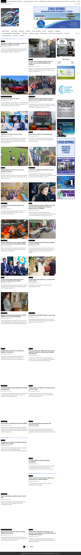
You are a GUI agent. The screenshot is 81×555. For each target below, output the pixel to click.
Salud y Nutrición (36, 31)
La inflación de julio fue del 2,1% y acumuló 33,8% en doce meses (42, 280)
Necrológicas (43, 33)
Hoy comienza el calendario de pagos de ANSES (14, 423)
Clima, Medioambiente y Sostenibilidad (11, 33)
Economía (57, 31)
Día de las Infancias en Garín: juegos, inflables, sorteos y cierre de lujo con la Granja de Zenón (13, 243)
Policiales (66, 33)
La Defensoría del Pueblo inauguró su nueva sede (42, 315)
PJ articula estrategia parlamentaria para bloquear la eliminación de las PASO (12, 280)
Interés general (5, 31)
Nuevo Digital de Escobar (34, 553)
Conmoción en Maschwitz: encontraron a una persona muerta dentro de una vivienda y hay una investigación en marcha (42, 533)
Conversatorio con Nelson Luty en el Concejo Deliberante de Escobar (13, 532)
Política (44, 31)
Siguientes (32, 547)
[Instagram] (77, 4)
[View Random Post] (77, 33)
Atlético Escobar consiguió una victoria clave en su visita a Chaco (42, 388)
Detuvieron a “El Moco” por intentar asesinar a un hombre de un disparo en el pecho (14, 44)
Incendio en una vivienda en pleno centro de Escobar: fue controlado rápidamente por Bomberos (41, 63)
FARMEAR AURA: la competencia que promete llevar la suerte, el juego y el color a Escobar (22, 1)
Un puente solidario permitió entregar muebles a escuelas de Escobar (42, 243)
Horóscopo (21, 31)
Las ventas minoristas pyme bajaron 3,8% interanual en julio (40, 424)
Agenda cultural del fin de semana (10, 98)
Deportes (28, 31)
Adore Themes (56, 553)
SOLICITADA (15, 35)
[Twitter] (79, 4)
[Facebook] (75, 4)
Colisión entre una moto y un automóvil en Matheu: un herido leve (12, 351)
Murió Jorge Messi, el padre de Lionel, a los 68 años (13, 496)
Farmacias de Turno (34, 33)
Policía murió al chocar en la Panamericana (67, 1)
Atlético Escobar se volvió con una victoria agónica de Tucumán (12, 170)
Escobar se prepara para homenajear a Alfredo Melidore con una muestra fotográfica (13, 315)
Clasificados (14, 31)
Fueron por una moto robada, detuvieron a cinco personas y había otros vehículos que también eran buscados (42, 352)
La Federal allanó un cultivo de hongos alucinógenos (39, 461)
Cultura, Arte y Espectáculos (56, 33)
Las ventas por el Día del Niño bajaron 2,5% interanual (12, 206)
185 (30, 546)
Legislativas (24, 33)
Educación (50, 31)
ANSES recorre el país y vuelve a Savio (49, 1)
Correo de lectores (6, 35)
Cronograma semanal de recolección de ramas (41, 169)
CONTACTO (21, 35)
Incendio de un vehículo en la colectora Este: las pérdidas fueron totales (14, 442)
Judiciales (30, 475)
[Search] (79, 33)
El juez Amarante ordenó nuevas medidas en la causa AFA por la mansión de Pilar (41, 478)
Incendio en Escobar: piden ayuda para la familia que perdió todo (14, 388)
